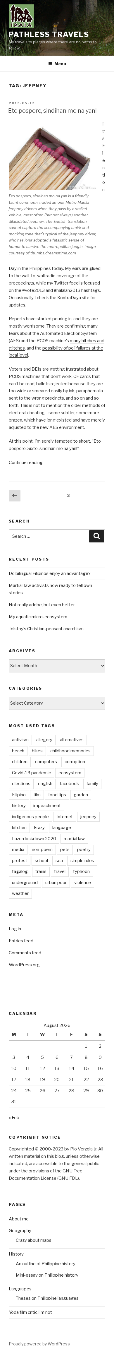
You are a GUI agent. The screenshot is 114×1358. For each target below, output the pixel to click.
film (37, 794)
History (16, 1254)
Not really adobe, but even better (42, 604)
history (19, 805)
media (18, 849)
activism (20, 739)
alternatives (72, 739)
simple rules (82, 860)
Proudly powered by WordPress (39, 1343)
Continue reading (26, 462)
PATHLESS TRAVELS (49, 34)
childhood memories (70, 751)
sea (59, 860)
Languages (20, 1289)
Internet (64, 816)
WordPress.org (24, 964)
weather (20, 893)
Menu (60, 63)
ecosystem (69, 772)
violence (82, 882)
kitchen (19, 827)
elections (21, 783)
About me (19, 1219)
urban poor (56, 882)
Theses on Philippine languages (47, 1298)
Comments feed (25, 952)
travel (59, 871)
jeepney (88, 816)
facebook (69, 783)
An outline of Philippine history (45, 1263)
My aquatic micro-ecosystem (38, 616)
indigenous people (30, 816)
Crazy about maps (33, 1240)
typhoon (81, 871)
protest (19, 860)
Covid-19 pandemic (31, 772)
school (41, 860)
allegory (44, 739)
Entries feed (21, 940)
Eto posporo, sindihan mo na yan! (52, 110)
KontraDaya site (73, 297)
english (45, 783)
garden (81, 794)
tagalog (20, 871)
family (92, 783)
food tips (57, 794)
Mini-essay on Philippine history (47, 1275)
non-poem (42, 849)
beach (18, 751)
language (61, 827)
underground (25, 882)
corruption (75, 761)
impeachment (47, 805)
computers (46, 761)
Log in (15, 928)
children (19, 761)
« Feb (14, 1117)
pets (65, 849)
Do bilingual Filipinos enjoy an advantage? (50, 573)
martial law (74, 838)
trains (40, 871)
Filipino (19, 794)
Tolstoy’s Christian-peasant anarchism (46, 628)
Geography (20, 1230)
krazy (39, 827)
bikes (37, 751)
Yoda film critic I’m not (30, 1312)
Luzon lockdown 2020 (34, 838)
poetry (84, 849)
